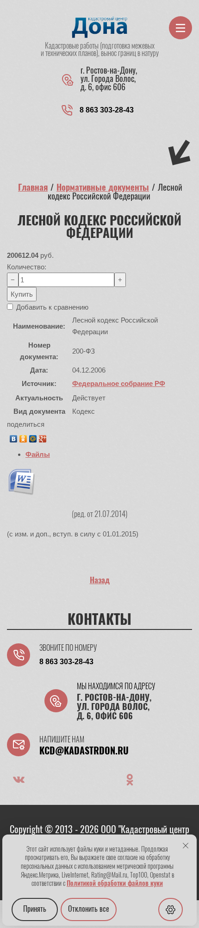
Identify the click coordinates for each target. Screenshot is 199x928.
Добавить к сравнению (51, 307)
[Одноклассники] (23, 436)
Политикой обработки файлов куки (115, 884)
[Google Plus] (43, 436)
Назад (100, 581)
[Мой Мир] (33, 436)
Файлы (37, 454)
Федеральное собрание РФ (118, 383)
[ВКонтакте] (14, 436)
